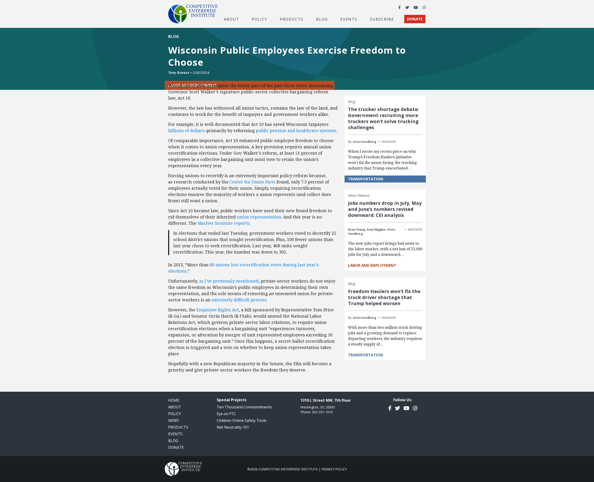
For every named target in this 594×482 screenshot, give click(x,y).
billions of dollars (186, 130)
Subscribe (382, 19)
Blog (322, 19)
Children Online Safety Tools (241, 420)
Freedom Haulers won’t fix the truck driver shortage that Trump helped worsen (384, 297)
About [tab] (231, 19)
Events (348, 19)
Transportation (365, 179)
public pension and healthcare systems (296, 130)
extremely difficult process (239, 300)
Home (173, 400)
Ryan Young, (357, 229)
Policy (174, 413)
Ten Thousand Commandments (244, 407)
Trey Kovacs (178, 72)
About (174, 407)
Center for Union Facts (252, 182)
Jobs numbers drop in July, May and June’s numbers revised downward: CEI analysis (385, 209)
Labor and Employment (372, 265)
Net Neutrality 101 (233, 427)
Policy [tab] (259, 19)
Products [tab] (291, 19)
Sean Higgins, (377, 229)
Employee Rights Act (218, 310)
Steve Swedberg (364, 142)
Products (178, 427)
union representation (259, 217)
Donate (176, 447)
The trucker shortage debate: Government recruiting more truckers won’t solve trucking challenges (383, 118)
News (173, 420)
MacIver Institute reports (223, 223)
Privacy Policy (334, 469)
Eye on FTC (226, 413)
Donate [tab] (415, 19)
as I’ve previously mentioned (228, 281)
